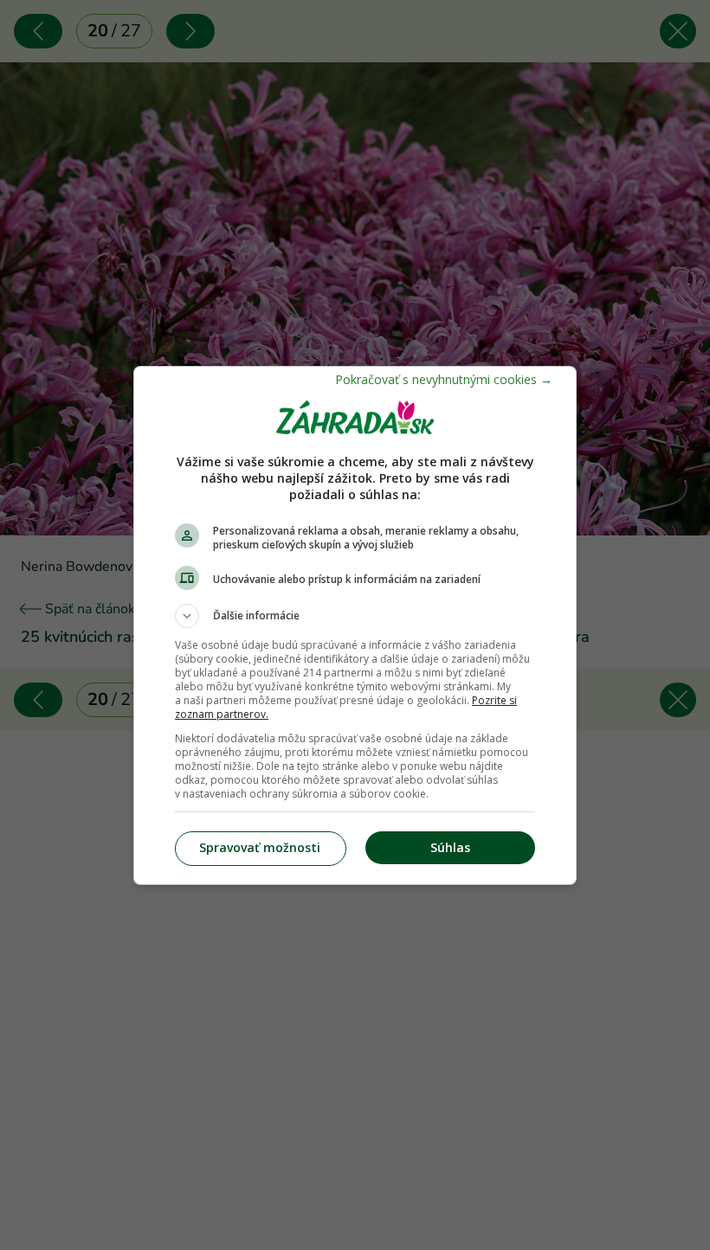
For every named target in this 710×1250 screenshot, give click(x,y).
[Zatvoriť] (443, 379)
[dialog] (355, 625)
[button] (355, 616)
